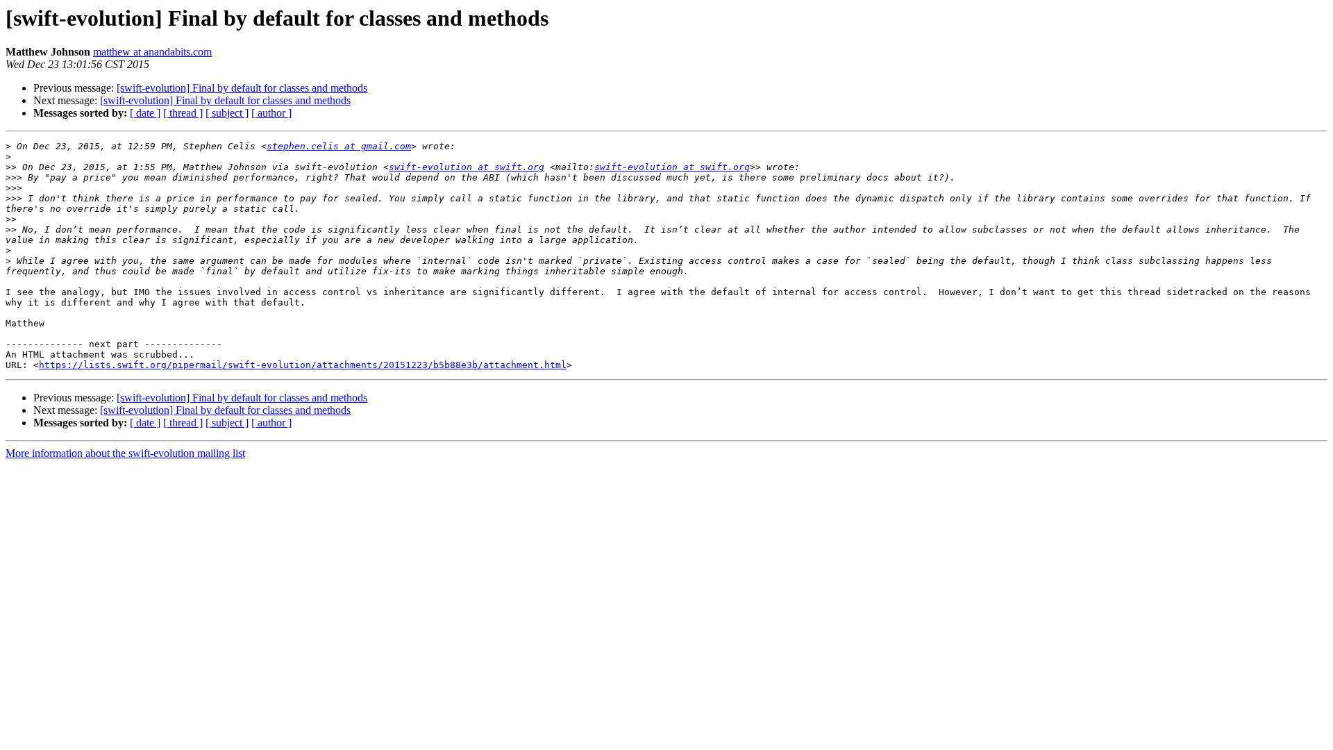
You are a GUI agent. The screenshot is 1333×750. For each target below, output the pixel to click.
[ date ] (145, 113)
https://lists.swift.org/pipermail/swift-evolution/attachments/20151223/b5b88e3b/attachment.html (303, 365)
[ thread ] (183, 113)
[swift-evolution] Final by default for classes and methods (242, 88)
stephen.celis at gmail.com (339, 146)
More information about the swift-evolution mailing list (125, 453)
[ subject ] (227, 113)
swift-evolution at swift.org (466, 167)
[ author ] (271, 113)
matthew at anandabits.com (152, 52)
